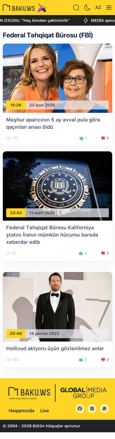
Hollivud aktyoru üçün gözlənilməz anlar (55, 348)
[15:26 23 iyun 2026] (57, 77)
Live (44, 410)
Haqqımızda (21, 410)
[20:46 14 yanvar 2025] (57, 306)
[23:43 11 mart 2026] (57, 185)
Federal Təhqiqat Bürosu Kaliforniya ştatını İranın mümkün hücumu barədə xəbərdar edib (52, 235)
